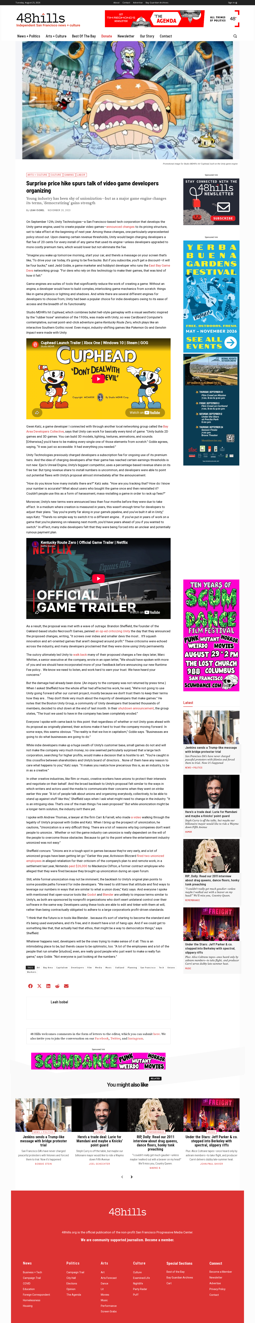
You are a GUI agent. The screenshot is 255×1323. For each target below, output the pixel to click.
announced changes (120, 227)
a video (135, 817)
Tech (161, 967)
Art (38, 967)
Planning (132, 967)
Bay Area (48, 967)
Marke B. (155, 1168)
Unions (171, 967)
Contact (214, 1294)
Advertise (215, 1283)
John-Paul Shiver (211, 1164)
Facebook (102, 1038)
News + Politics (193, 767)
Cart (169, 1283)
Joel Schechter (99, 1164)
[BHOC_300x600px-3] (211, 464)
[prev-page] (122, 1177)
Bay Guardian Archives (180, 1277)
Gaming (69, 175)
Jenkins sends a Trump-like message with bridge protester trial (211, 749)
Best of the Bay (176, 1271)
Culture (56, 175)
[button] (235, 35)
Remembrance (192, 900)
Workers (31, 972)
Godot (91, 894)
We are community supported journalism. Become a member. (127, 1240)
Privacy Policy (217, 1289)
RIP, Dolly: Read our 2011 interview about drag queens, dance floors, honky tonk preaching (212, 880)
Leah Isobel (37, 210)
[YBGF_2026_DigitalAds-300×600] (211, 351)
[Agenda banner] (172, 26)
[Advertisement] (211, 522)
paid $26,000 (78, 866)
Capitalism (62, 967)
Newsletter (215, 1277)
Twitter (115, 1038)
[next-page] (132, 1177)
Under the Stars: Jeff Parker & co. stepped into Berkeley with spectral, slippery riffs (210, 948)
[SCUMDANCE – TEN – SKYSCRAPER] (211, 690)
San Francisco (148, 967)
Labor (81, 175)
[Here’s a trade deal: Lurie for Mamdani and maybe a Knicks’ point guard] (211, 791)
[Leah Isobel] (37, 1008)
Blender (108, 894)
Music (108, 967)
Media (98, 967)
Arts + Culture (37, 175)
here (156, 1034)
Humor (188, 831)
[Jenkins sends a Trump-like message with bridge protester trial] (211, 727)
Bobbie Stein (43, 1164)
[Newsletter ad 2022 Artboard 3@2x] (211, 224)
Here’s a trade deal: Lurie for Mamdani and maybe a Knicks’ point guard (211, 814)
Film (89, 967)
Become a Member (220, 1271)
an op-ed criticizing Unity (112, 631)
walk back (79, 654)
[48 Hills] (49, 19)
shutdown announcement (135, 708)
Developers (77, 967)
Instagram (135, 1038)
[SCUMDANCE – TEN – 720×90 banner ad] (98, 1068)
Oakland (119, 967)
